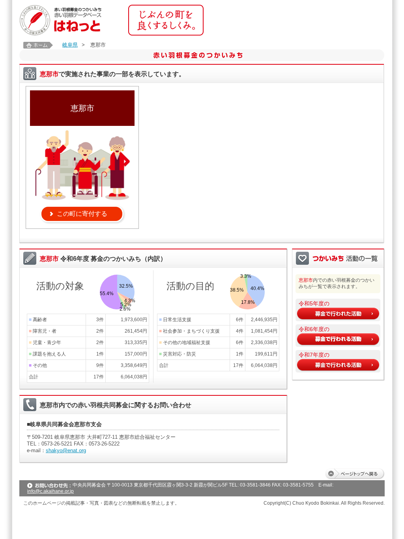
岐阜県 (70, 45)
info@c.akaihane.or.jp (50, 491)
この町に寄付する (82, 213)
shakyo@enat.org (66, 450)
